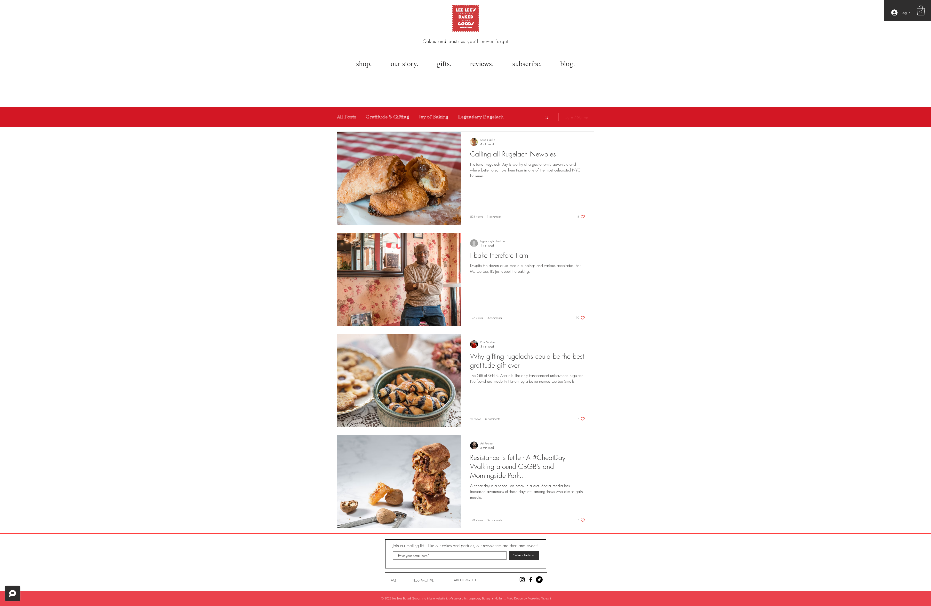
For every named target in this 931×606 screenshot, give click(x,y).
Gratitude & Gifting (387, 117)
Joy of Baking (433, 117)
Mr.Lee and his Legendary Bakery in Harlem (476, 598)
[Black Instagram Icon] (522, 579)
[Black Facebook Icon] (530, 579)
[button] (921, 10)
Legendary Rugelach (481, 117)
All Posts (346, 117)
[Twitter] (539, 579)
